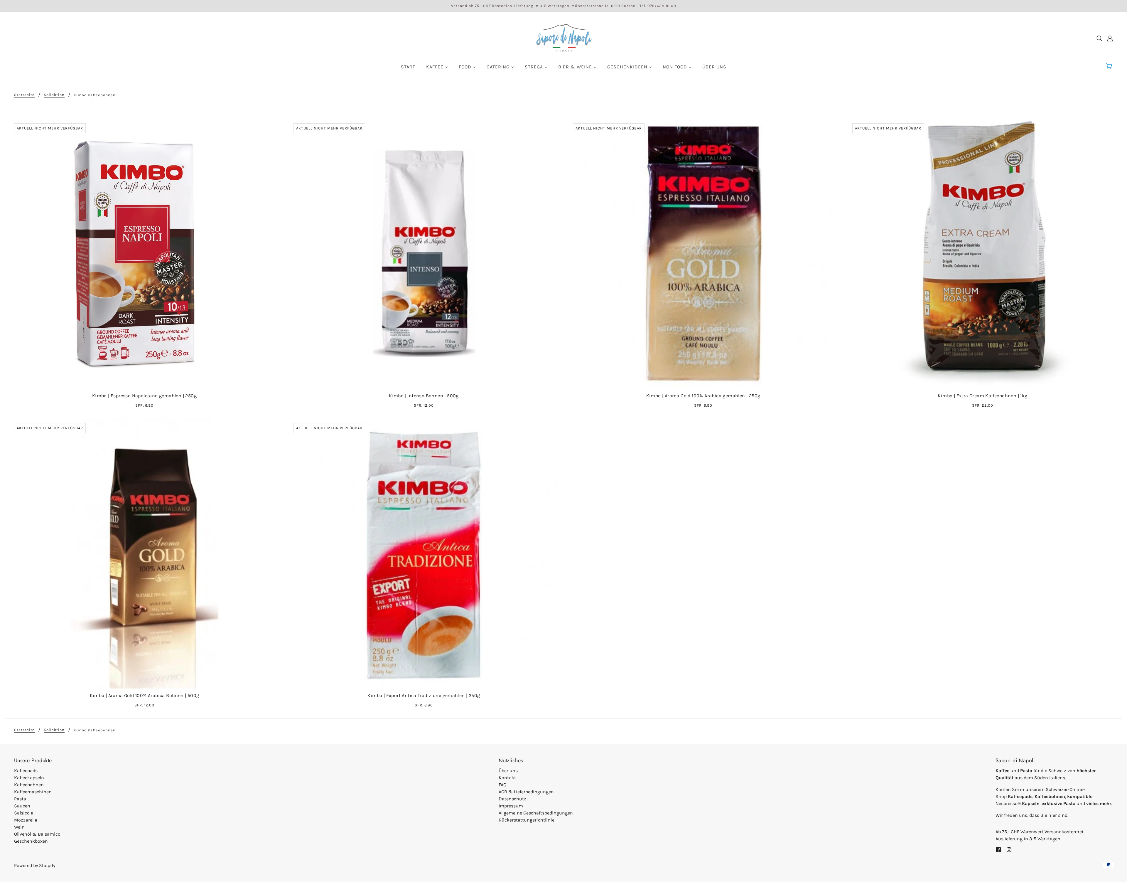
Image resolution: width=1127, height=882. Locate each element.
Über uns (508, 770)
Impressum (511, 806)
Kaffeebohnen (29, 784)
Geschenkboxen (31, 841)
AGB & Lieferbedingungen (526, 792)
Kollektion (54, 95)
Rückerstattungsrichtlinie (526, 820)
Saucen (22, 806)
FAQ (502, 784)
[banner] (563, 38)
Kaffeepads (26, 770)
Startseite (24, 95)
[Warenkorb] (1110, 67)
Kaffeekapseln (29, 777)
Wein (19, 827)
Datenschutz (512, 799)
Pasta (20, 799)
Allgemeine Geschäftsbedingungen (536, 813)
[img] (1099, 38)
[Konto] (1110, 38)
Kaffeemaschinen (33, 792)
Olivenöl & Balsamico (37, 834)
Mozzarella (25, 820)
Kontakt (507, 777)
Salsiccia (23, 813)
